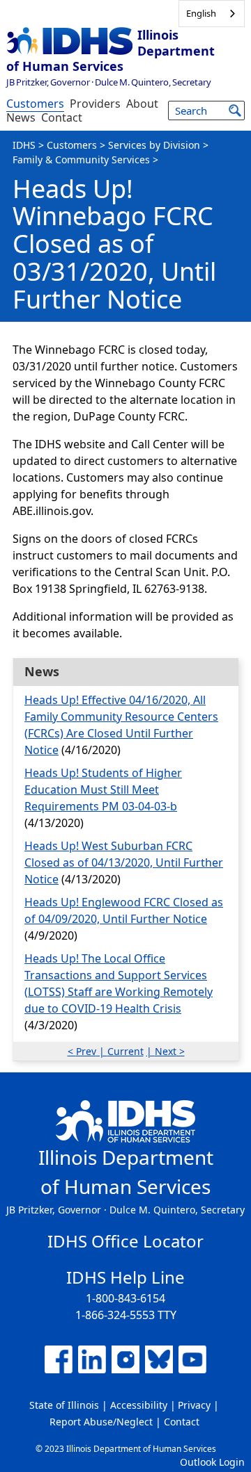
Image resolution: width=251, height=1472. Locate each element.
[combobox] (211, 13)
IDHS (24, 145)
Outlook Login (212, 1462)
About (142, 103)
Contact (61, 117)
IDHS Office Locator (125, 1240)
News (21, 117)
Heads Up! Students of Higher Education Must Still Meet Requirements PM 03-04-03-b (103, 789)
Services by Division (154, 145)
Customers (35, 103)
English (201, 13)
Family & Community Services (81, 159)
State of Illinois (64, 1405)
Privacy (194, 1405)
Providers (95, 103)
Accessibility (138, 1405)
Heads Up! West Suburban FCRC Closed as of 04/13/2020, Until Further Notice (123, 862)
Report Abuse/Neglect (101, 1421)
